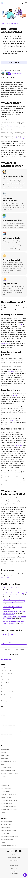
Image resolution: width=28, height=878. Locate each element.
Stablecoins (4, 722)
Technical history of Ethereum (8, 830)
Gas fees (3, 685)
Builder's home (5, 749)
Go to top (15, 654)
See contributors (17, 73)
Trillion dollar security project (8, 845)
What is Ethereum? (6, 670)
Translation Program (6, 797)
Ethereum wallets (5, 676)
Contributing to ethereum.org (8, 794)
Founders (3, 776)
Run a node (4, 688)
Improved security (5, 827)
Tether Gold (20, 138)
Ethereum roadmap (6, 824)
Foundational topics (6, 767)
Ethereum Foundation (6, 803)
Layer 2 (3, 740)
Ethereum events (5, 791)
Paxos (9, 126)
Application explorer (6, 719)
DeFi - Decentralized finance (8, 728)
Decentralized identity (7, 734)
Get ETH (3, 716)
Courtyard (18, 445)
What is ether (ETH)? (6, 673)
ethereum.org (6, 659)
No (14, 634)
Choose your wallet (6, 713)
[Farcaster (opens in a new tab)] (12, 851)
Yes (6, 634)
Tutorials (3, 752)
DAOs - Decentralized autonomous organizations (13, 731)
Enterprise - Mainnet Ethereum (9, 773)
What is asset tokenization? (12, 588)
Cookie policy (14, 871)
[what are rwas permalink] (0, 102)
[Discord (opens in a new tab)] (20, 851)
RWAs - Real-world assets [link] (9, 23)
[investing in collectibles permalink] (0, 429)
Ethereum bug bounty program (9, 800)
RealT (19, 324)
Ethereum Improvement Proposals (10, 836)
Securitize (10, 371)
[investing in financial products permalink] (0, 353)
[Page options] (9, 78)
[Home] (2, 3)
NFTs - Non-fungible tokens (8, 725)
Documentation (5, 755)
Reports (3, 842)
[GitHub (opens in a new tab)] (8, 851)
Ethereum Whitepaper (6, 821)
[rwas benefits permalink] (0, 164)
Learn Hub (4, 667)
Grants (3, 764)
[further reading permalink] (0, 584)
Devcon (4, 812)
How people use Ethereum (8, 697)
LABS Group (5, 343)
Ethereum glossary (6, 701)
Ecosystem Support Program (9, 809)
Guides (3, 710)
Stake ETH (4, 737)
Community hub (5, 785)
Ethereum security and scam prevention (11, 692)
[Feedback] (25, 875)
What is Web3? (5, 679)
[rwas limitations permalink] (0, 493)
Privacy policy (14, 865)
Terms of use (14, 868)
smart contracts (11, 574)
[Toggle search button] (22, 3)
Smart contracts (5, 682)
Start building (4, 758)
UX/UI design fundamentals (8, 770)
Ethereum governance (7, 839)
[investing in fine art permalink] (0, 390)
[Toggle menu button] (25, 3)
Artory (10, 420)
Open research (5, 833)
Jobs (14, 863)
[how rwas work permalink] (0, 302)
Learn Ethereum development (8, 761)
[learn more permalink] (0, 570)
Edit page (14, 78)
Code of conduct (14, 860)
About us (14, 854)
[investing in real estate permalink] (0, 314)
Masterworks (17, 395)
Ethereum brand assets (14, 857)
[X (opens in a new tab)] (16, 851)
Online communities (6, 788)
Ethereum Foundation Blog (8, 806)
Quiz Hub (3, 694)
